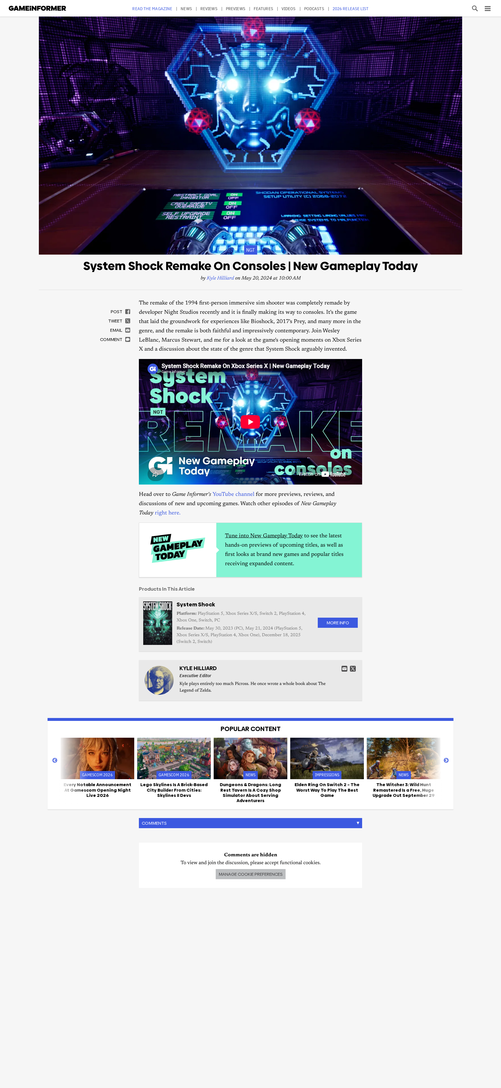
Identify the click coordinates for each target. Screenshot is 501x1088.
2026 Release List (351, 8)
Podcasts (314, 8)
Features (263, 8)
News (186, 8)
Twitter (353, 669)
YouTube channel (233, 494)
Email (344, 669)
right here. (168, 513)
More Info (337, 623)
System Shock (196, 604)
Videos (289, 8)
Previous (55, 761)
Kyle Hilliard (220, 278)
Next (446, 761)
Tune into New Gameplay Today (264, 536)
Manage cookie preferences (251, 874)
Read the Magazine (152, 8)
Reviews (208, 8)
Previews (235, 8)
